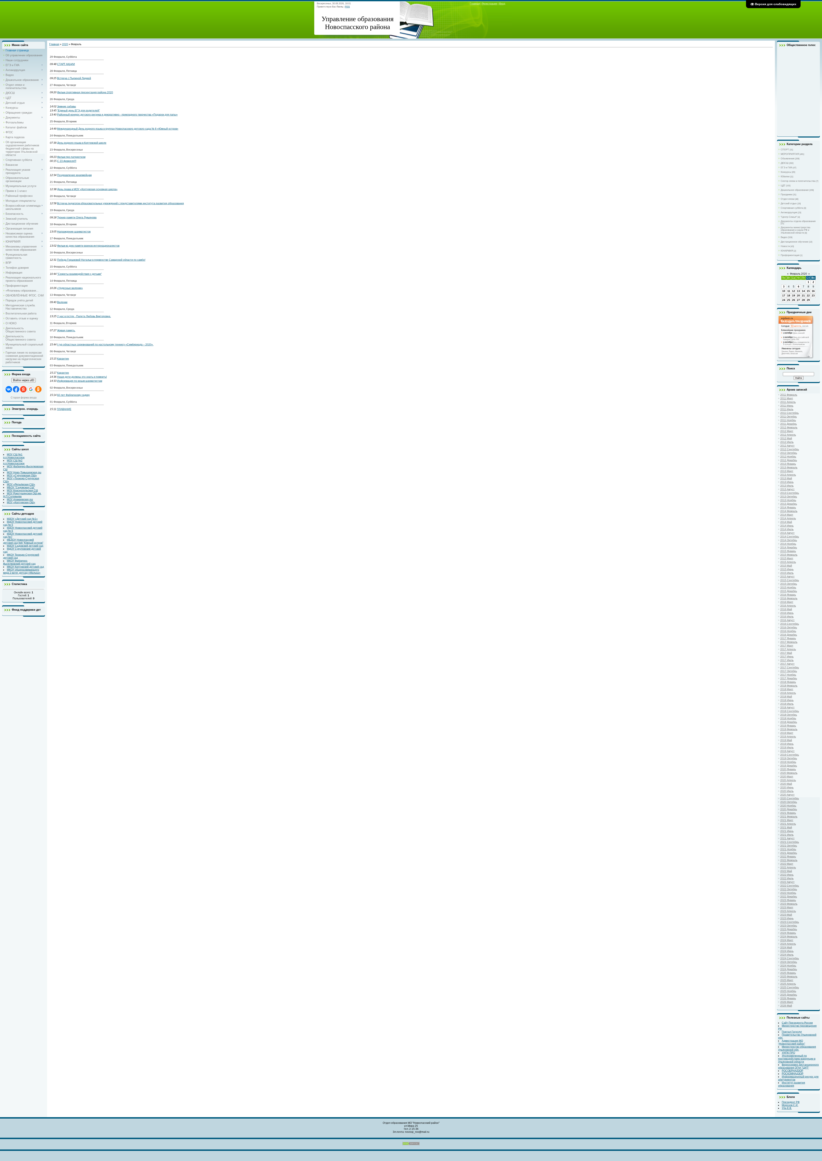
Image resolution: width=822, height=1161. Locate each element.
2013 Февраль (788, 467)
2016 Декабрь (788, 634)
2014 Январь (788, 507)
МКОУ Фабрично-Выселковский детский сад (19, 562)
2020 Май (786, 783)
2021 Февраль (788, 816)
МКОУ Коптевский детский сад (25, 566)
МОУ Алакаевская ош (20, 499)
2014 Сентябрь (789, 536)
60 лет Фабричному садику (73, 395)
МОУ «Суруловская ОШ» (22, 475)
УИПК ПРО (788, 1052)
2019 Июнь (787, 743)
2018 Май (786, 696)
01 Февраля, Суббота (63, 401)
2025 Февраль (788, 976)
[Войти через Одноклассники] (38, 389)
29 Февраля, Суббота (63, 56)
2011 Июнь (786, 405)
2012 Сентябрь (789, 449)
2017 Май (786, 653)
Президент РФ (791, 1102)
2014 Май (786, 522)
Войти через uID (23, 380)
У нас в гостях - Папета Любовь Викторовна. (84, 316)
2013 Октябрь (788, 496)
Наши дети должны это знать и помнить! (82, 376)
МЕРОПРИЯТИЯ (790, 154)
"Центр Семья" (789, 217)
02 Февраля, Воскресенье (66, 387)
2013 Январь (788, 463)
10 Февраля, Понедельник (66, 337)
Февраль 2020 (798, 273)
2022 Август (787, 882)
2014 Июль (787, 529)
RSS (347, 6)
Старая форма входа (24, 397)
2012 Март (786, 431)
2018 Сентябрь (789, 711)
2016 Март (786, 602)
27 (798, 300)
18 (788, 295)
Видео (784, 237)
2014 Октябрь (788, 540)
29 (808, 300)
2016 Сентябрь (789, 623)
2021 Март (786, 820)
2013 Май (786, 478)
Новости (785, 246)
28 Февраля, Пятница (63, 71)
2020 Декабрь (788, 809)
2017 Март (786, 645)
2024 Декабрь (788, 969)
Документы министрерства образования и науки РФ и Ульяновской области (795, 230)
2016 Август (787, 620)
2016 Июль (787, 616)
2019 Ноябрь (788, 762)
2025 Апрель (788, 983)
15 (808, 291)
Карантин (63, 358)
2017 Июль (787, 660)
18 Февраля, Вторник (63, 224)
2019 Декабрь (788, 765)
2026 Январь (788, 998)
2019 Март (786, 733)
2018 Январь (788, 682)
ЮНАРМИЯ (787, 250)
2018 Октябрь (788, 714)
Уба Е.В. (787, 1108)
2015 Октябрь (788, 583)
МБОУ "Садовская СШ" (21, 487)
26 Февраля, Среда (62, 99)
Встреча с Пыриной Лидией (74, 78)
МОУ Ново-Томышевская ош (24, 472)
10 (783, 291)
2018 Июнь (787, 700)
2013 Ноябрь (788, 500)
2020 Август (787, 794)
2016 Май (786, 609)
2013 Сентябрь (789, 493)
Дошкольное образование (795, 190)
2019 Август (787, 751)
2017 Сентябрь (789, 667)
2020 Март (786, 776)
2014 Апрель (788, 518)
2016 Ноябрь (788, 631)
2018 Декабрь (788, 722)
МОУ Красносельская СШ (22, 490)
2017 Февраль (788, 642)
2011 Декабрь (788, 423)
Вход (502, 3)
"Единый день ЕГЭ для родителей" (78, 110)
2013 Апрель (788, 474)
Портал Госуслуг (792, 1031)
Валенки (62, 302)
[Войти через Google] (30, 389)
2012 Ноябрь (788, 456)
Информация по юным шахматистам (79, 380)
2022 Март (786, 863)
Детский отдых (789, 203)
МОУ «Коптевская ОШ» (21, 502)
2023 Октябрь (788, 925)
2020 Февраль (788, 773)
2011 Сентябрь (789, 413)
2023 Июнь (787, 918)
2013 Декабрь (788, 503)
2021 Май (786, 827)
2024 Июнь (787, 951)
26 (793, 300)
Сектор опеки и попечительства (798, 181)
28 (803, 300)
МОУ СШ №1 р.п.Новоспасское (14, 456)
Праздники (786, 194)
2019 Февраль (788, 729)
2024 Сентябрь (789, 958)
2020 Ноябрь (788, 805)
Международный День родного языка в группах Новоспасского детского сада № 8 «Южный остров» (117, 128)
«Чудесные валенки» (70, 288)
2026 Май (786, 1005)
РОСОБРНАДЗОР (792, 1070)
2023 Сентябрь (789, 922)
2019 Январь (788, 725)
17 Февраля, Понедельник (66, 238)
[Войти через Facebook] (16, 389)
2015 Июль (787, 573)
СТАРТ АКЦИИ (66, 64)
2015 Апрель (788, 562)
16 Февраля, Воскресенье (66, 252)
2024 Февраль (788, 936)
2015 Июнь (787, 569)
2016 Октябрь (788, 627)
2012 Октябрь (788, 453)
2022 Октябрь (788, 889)
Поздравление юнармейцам (74, 175)
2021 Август (787, 838)
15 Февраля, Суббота (63, 266)
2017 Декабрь (788, 678)
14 (803, 291)
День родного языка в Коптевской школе (81, 142)
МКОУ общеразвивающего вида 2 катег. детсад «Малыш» (21, 571)
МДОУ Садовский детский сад (25, 545)
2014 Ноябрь (788, 543)
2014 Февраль (788, 511)
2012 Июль (787, 442)
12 (793, 291)
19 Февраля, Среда (62, 210)
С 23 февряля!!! (66, 161)
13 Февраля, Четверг (63, 294)
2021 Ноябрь (788, 849)
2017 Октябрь (788, 671)
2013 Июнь (787, 482)
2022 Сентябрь (789, 885)
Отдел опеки (787, 199)
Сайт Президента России (797, 1022)
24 (783, 300)
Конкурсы (786, 172)
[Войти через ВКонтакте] (9, 389)
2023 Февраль (788, 903)
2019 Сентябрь (789, 754)
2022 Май (786, 871)
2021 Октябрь (788, 845)
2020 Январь (788, 769)
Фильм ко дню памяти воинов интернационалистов (88, 245)
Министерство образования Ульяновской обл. (797, 1048)
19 (793, 295)
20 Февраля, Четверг (63, 196)
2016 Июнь (787, 613)
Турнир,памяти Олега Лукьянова (77, 217)
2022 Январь (788, 856)
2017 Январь (788, 638)
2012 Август (787, 445)
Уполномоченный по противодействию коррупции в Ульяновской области (796, 1058)
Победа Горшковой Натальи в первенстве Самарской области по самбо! (101, 259)
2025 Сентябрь (789, 987)
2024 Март (786, 940)
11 (788, 291)
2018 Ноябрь (788, 718)
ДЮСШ (784, 163)
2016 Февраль (788, 598)
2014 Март (786, 514)
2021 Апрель (788, 823)
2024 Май (786, 947)
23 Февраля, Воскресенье (66, 149)
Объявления (787, 158)
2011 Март (786, 398)
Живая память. (66, 330)
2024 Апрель (788, 943)
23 (813, 295)
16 (813, 291)
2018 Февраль (788, 685)
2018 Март (786, 689)
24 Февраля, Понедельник (66, 135)
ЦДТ (783, 185)
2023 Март (786, 907)
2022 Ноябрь (788, 892)
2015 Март (786, 558)
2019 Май (786, 740)
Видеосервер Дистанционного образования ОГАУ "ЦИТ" (798, 1066)
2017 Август (787, 663)
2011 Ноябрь (788, 420)
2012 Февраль (788, 427)
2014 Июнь (787, 525)
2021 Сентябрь (789, 842)
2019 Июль (787, 747)
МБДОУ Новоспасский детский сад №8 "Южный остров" (23, 541)
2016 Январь (788, 594)
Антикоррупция (789, 212)
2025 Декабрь (788, 994)
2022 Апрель (788, 867)
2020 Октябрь (788, 802)
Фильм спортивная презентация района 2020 (85, 92)
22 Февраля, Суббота (63, 167)
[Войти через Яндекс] (23, 389)
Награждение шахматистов (74, 231)
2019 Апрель (788, 736)
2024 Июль (787, 954)
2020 (65, 44)
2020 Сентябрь (789, 798)
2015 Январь (788, 551)
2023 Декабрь (788, 929)
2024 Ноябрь (788, 965)
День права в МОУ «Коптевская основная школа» (87, 189)
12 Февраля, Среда (62, 309)
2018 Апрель (788, 693)
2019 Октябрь (788, 758)
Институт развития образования (791, 1084)
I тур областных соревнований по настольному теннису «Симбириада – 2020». (105, 344)
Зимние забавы (66, 106)
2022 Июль (787, 878)
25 (788, 300)
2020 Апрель (788, 780)
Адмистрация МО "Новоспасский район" (791, 1042)
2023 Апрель (788, 911)
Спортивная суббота (792, 208)
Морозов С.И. (790, 1105)
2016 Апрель (788, 605)
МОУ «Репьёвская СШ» (21, 484)
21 (803, 295)
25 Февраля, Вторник (63, 121)
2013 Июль (787, 485)
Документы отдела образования (798, 221)
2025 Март (786, 980)
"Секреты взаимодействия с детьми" (79, 273)
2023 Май (786, 914)
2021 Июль (787, 834)
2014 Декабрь (788, 547)
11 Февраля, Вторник (63, 323)
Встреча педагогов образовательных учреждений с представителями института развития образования (120, 203)
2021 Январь (788, 813)
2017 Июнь (787, 656)
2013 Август (787, 489)
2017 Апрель (788, 649)
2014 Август (787, 533)
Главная (475, 3)
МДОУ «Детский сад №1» (22, 518)
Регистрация (489, 3)
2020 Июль (787, 791)
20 (798, 295)
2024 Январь (788, 932)
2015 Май (786, 565)
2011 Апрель (788, 402)
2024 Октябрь (788, 962)
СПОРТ (785, 149)
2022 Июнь (787, 874)
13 (798, 291)
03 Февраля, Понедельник (66, 365)
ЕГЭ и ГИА (786, 167)
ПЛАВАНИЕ (64, 409)
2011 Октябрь (788, 416)
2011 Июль (786, 409)
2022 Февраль (788, 860)
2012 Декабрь (788, 460)
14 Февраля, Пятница (63, 280)
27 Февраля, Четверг (63, 85)
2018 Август (787, 707)
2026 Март (786, 1002)
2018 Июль (787, 703)
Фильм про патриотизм (71, 156)
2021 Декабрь (788, 852)
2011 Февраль (788, 394)
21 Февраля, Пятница (63, 182)
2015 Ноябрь (788, 587)
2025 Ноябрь (788, 991)
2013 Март (786, 471)
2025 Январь (788, 972)
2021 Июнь (787, 831)
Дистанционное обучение (794, 241)
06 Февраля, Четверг (63, 351)
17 (783, 295)
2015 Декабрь (788, 591)
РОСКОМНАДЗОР (792, 1073)
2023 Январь (788, 900)
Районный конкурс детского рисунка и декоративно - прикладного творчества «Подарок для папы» (117, 114)
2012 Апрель (788, 434)
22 (808, 295)
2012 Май (786, 438)
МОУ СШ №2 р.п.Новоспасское (14, 462)
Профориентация (790, 255)
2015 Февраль (788, 554)
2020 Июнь (787, 787)
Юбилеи (785, 176)
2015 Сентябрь (789, 580)
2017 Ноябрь (788, 674)
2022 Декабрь (788, 896)
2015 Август (787, 576)
